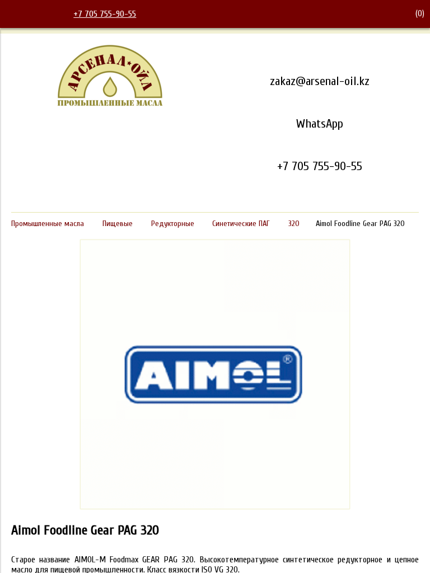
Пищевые (117, 223)
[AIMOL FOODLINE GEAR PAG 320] (215, 506)
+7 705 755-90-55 (104, 14)
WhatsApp (319, 123)
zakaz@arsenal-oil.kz (320, 81)
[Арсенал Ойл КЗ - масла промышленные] (110, 104)
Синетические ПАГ (241, 223)
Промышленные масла (47, 223)
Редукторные (172, 223)
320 (294, 223)
